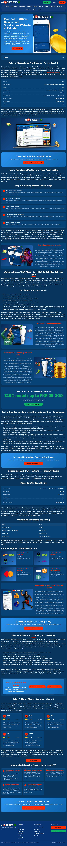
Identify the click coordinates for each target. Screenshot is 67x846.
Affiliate (34, 9)
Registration (29, 6)
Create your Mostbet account (32, 162)
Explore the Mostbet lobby (32, 463)
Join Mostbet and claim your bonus (32, 808)
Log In (54, 2)
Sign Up (62, 2)
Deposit (46, 6)
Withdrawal (59, 6)
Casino (35, 6)
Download (46, 2)
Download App (22, 6)
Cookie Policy (37, 831)
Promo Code (28, 9)
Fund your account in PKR (32, 628)
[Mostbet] (10, 2)
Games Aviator (14, 6)
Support (39, 9)
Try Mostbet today (32, 760)
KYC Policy (36, 835)
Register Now (17, 48)
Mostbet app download (53, 72)
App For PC (40, 6)
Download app (58, 831)
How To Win (52, 6)
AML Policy (36, 829)
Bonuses (7, 6)
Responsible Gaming (38, 827)
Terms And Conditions (39, 833)
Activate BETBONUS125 (33, 404)
